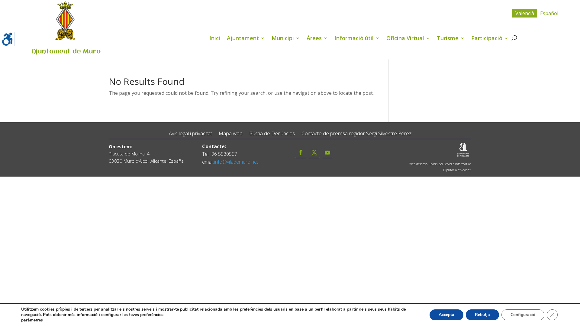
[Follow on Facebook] (300, 152)
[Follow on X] (314, 152)
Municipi (283, 39)
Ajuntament (243, 39)
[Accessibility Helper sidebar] (7, 39)
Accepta (446, 315)
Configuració (523, 315)
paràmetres (32, 320)
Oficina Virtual (405, 39)
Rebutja (482, 315)
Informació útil (354, 39)
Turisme (448, 39)
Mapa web (231, 133)
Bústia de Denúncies (272, 133)
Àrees (314, 39)
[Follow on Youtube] (327, 152)
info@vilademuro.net (236, 161)
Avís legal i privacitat (190, 133)
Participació (486, 39)
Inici (214, 39)
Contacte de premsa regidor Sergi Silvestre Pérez (356, 133)
